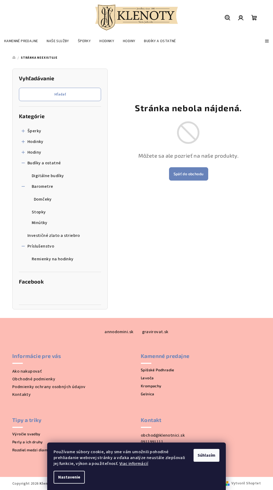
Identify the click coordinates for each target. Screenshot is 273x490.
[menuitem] (21, 41)
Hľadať (60, 94)
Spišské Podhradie (157, 370)
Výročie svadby (26, 434)
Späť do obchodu (189, 174)
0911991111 (152, 442)
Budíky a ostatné (44, 163)
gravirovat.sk (155, 332)
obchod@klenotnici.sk (163, 435)
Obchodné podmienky (33, 379)
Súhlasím (206, 455)
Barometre (42, 186)
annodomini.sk (119, 332)
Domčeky (43, 199)
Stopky (39, 212)
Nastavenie (69, 477)
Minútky (39, 223)
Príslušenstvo (40, 246)
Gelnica (147, 394)
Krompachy (151, 386)
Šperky (34, 131)
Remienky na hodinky (53, 259)
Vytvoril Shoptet (246, 483)
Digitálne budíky (48, 176)
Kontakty (21, 394)
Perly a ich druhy (27, 442)
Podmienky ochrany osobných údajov (48, 387)
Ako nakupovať (27, 371)
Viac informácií (133, 464)
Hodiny (34, 152)
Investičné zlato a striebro (53, 235)
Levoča (147, 378)
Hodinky (35, 142)
